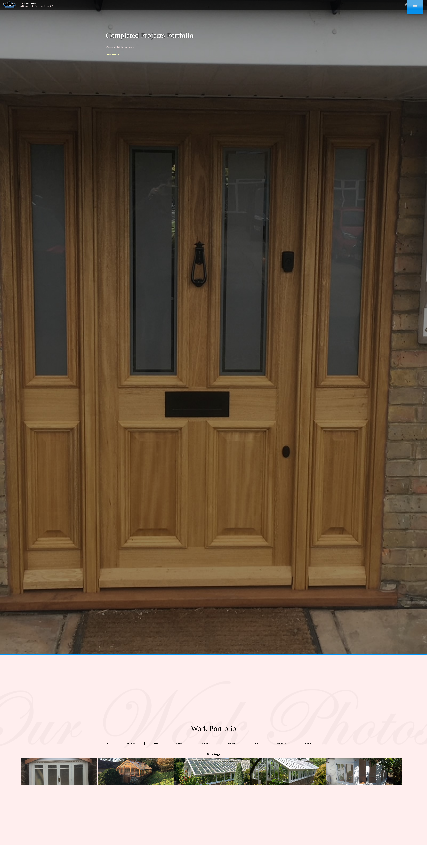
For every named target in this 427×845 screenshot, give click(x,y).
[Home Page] (10, 7)
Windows (232, 743)
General (307, 743)
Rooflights (205, 743)
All (108, 743)
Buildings (130, 743)
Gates (155, 743)
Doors (256, 743)
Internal (179, 743)
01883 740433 (30, 3)
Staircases (282, 743)
